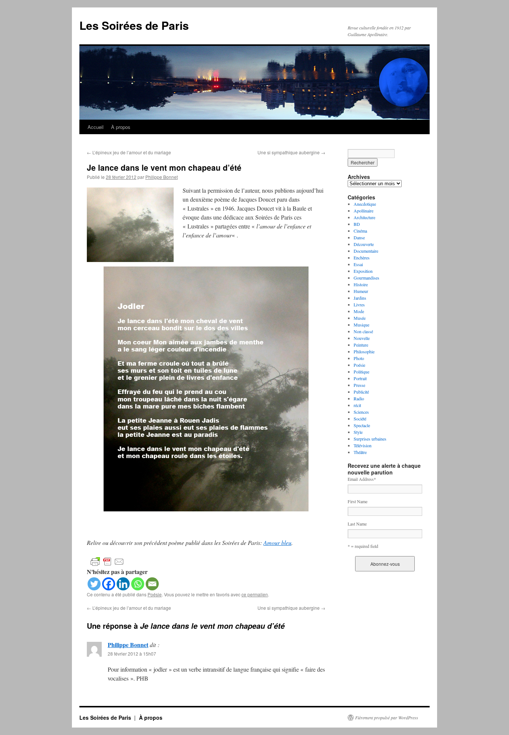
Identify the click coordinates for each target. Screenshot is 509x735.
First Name (357, 501)
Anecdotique (365, 204)
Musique (361, 325)
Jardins (360, 298)
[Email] (152, 583)
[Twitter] (94, 583)
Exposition (363, 271)
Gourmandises (366, 278)
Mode (359, 311)
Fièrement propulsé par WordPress (386, 717)
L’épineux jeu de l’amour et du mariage (129, 152)
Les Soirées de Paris (134, 25)
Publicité (361, 392)
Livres (359, 304)
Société (360, 419)
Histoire (361, 284)
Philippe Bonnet (161, 177)
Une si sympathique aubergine (291, 152)
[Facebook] (108, 583)
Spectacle (362, 425)
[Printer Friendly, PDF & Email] (107, 561)
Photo (359, 358)
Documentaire (366, 251)
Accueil (96, 126)
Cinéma (360, 231)
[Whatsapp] (137, 583)
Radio (359, 398)
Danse (359, 237)
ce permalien (254, 594)
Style (358, 432)
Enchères (362, 258)
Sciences (361, 412)
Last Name (357, 524)
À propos (120, 126)
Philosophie (364, 351)
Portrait (360, 378)
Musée (360, 318)
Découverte (364, 244)
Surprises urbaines (370, 439)
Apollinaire (363, 211)
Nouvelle (362, 338)
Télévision (363, 445)
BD (357, 224)
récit (357, 405)
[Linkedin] (123, 583)
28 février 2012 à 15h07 (132, 653)
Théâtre (360, 452)
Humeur (361, 291)
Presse (359, 385)
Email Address (362, 479)
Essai (358, 264)
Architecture (364, 217)
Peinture (361, 345)
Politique (361, 372)
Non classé (363, 331)
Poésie (155, 594)
